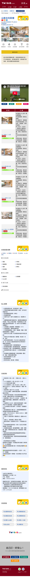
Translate (24, 13)
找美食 (21, 253)
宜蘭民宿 (20, 524)
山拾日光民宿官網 (7, 22)
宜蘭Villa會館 (8, 520)
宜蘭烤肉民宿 (8, 511)
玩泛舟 (15, 253)
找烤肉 (4, 253)
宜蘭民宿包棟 (8, 515)
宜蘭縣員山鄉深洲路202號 (7, 24)
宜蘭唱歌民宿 (21, 511)
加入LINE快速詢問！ (8, 138)
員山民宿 (7, 524)
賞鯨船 (10, 253)
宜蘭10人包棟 (21, 520)
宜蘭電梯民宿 (21, 515)
